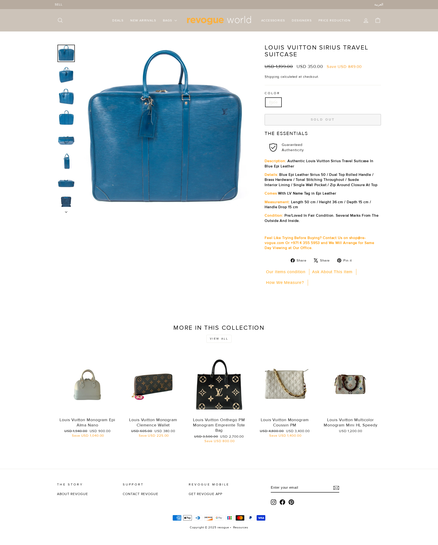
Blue (273, 102)
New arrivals (143, 20)
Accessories (273, 20)
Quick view (87, 409)
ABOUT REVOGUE (72, 494)
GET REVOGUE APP (206, 494)
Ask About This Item (332, 272)
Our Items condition (285, 272)
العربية (378, 4)
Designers (302, 20)
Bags (168, 20)
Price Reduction (334, 20)
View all (219, 338)
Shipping (272, 77)
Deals (117, 20)
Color (272, 93)
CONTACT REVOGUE (140, 494)
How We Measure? (285, 282)
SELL (59, 4)
